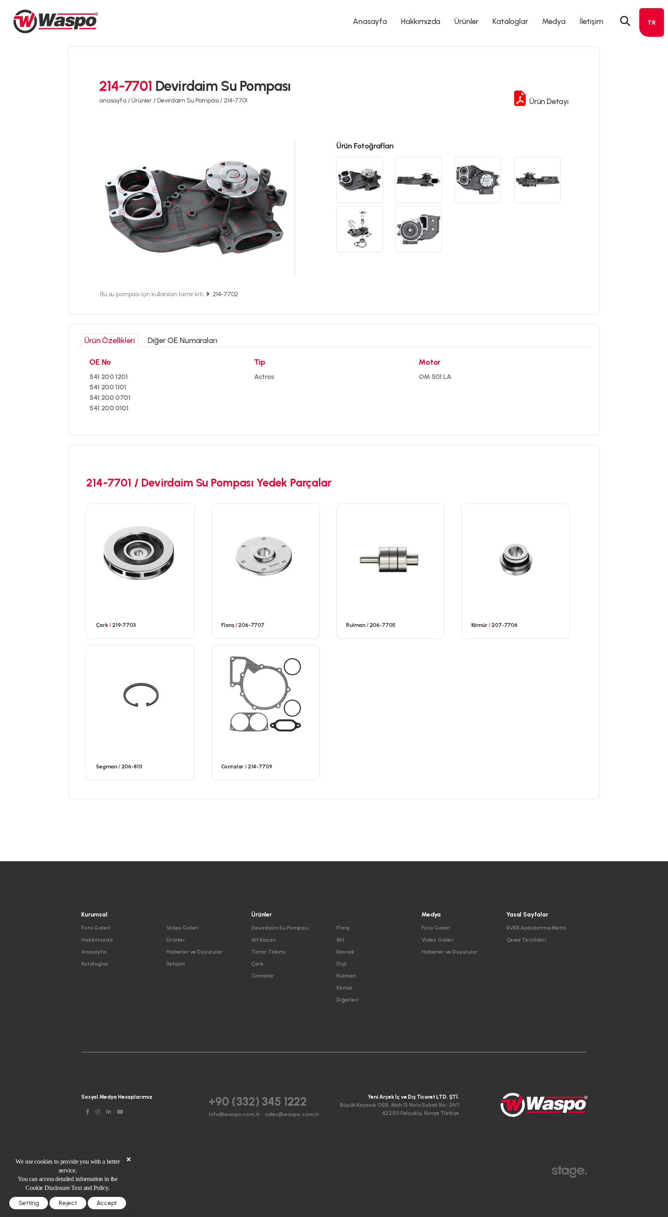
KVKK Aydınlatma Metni (536, 928)
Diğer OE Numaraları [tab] (182, 340)
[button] (625, 21)
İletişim (591, 21)
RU (652, 93)
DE (652, 51)
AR (652, 65)
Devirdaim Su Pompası (280, 928)
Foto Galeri (95, 928)
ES (651, 79)
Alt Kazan (263, 940)
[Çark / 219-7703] (140, 552)
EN (652, 37)
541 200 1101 (107, 387)
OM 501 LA (435, 376)
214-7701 (235, 100)
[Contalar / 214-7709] (265, 693)
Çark (257, 964)
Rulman (346, 976)
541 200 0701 (110, 397)
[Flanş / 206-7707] (265, 552)
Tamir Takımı (268, 952)
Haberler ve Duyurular (194, 952)
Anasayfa (370, 21)
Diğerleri (347, 1000)
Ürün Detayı (548, 101)
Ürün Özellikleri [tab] (109, 340)
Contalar (262, 976)
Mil (340, 940)
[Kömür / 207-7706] (515, 552)
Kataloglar (510, 21)
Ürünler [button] (466, 21)
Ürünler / (144, 100)
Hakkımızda (420, 21)
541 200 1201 (108, 376)
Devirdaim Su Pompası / (190, 100)
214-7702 (224, 294)
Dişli (341, 964)
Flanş (342, 928)
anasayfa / (115, 100)
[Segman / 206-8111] (140, 693)
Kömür (344, 988)
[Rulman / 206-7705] (390, 552)
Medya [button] (554, 21)
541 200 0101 (109, 408)
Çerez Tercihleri (526, 940)
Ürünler (175, 940)
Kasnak (345, 952)
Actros (264, 376)
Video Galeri (182, 928)
